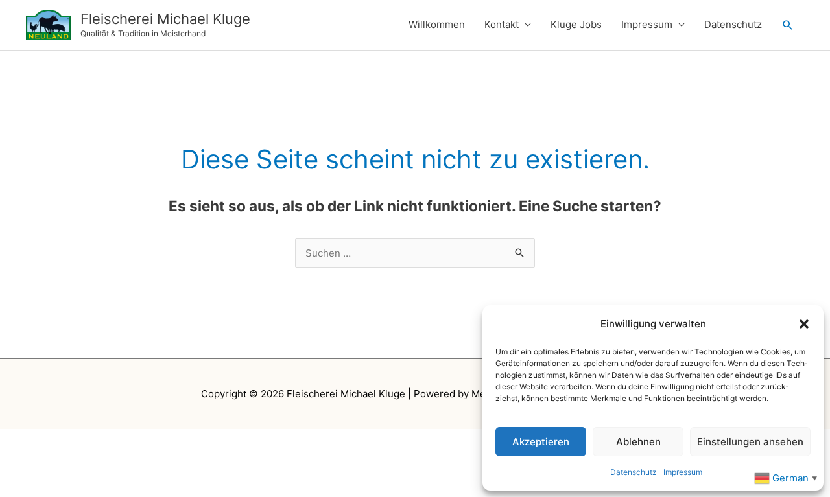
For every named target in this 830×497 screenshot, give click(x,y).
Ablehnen (638, 441)
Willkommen (437, 24)
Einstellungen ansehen (750, 441)
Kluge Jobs (576, 24)
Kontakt (501, 24)
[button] (804, 324)
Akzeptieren (540, 441)
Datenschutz (633, 472)
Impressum (682, 472)
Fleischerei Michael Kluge (165, 18)
